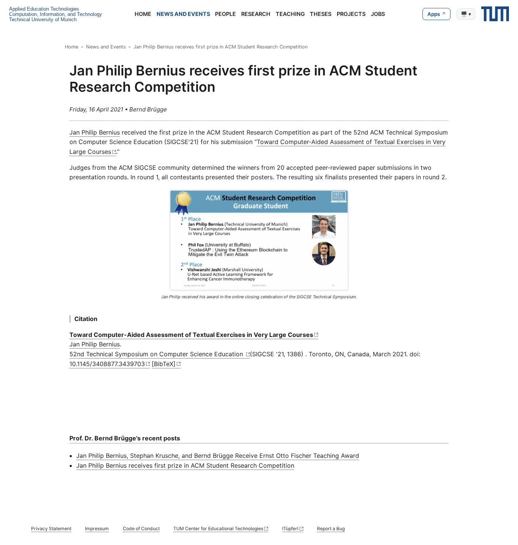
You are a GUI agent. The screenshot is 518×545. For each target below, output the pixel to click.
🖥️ (466, 14)
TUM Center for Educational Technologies (218, 528)
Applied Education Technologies (44, 9)
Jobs (378, 14)
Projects (351, 14)
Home (143, 14)
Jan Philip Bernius (94, 132)
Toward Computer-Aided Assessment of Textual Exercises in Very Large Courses (191, 334)
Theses (320, 14)
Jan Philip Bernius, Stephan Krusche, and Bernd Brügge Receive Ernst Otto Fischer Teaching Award (217, 455)
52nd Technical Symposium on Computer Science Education (157, 354)
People (225, 14)
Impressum (97, 528)
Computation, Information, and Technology (55, 14)
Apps (433, 14)
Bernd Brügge (148, 109)
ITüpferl (290, 528)
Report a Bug (331, 528)
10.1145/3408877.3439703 (107, 364)
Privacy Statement (51, 528)
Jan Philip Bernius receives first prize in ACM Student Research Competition (220, 47)
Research (255, 14)
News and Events (183, 14)
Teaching (290, 14)
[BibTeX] (164, 364)
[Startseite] (495, 13)
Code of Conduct (141, 528)
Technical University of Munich (43, 19)
